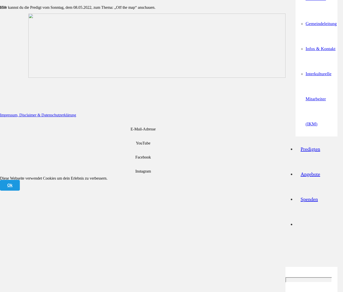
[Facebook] (143, 150)
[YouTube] (143, 136)
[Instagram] (143, 164)
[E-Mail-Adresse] (143, 122)
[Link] (156, 76)
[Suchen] (287, 254)
